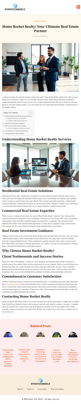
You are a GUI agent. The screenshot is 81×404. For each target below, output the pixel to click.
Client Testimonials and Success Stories (19, 128)
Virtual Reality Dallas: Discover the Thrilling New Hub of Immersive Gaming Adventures (8, 358)
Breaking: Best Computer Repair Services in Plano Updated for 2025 (24, 355)
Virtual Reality (40, 21)
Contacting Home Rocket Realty (14, 133)
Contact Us (30, 389)
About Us (20, 389)
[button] (78, 7)
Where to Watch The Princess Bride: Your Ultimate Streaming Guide (57, 356)
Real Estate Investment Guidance (15, 123)
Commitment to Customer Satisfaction (16, 131)
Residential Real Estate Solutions (17, 118)
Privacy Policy (42, 389)
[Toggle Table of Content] (29, 113)
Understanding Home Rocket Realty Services (18, 116)
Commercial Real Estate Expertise (17, 121)
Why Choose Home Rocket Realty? (15, 126)
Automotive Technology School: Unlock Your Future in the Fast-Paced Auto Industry (40, 355)
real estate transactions (12, 284)
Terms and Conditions (57, 389)
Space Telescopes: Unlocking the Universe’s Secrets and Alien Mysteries (73, 356)
